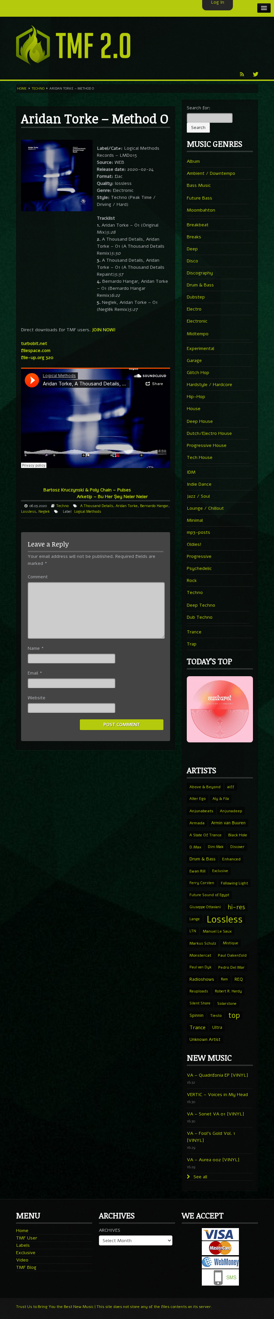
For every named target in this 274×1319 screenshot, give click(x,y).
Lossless (28, 511)
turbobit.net (34, 343)
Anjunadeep (231, 811)
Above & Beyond (205, 787)
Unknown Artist (205, 1040)
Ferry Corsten (201, 882)
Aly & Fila (221, 798)
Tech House (200, 457)
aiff (230, 787)
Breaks (194, 237)
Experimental (200, 348)
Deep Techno (201, 605)
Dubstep (196, 297)
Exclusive (220, 870)
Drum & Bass (200, 285)
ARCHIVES (109, 1230)
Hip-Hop (196, 396)
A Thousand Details (96, 505)
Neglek (44, 511)
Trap (191, 644)
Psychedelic (199, 568)
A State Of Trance (205, 835)
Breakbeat (198, 225)
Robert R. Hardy (228, 991)
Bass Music (199, 185)
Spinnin (196, 1015)
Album (193, 161)
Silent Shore (200, 1003)
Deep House (200, 421)
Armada (196, 823)
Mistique (230, 943)
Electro (194, 309)
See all (199, 1177)
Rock (192, 580)
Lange (194, 919)
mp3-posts (198, 532)
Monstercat (200, 955)
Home (22, 88)
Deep (192, 249)
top (234, 1015)
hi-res (236, 907)
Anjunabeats (201, 811)
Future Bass (199, 198)
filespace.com (35, 350)
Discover (237, 846)
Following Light (234, 883)
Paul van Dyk (200, 967)
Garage (194, 360)
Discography (200, 273)
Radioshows (201, 979)
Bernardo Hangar (154, 505)
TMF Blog (26, 1267)
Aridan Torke (127, 505)
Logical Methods (87, 511)
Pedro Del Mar (231, 967)
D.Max (195, 847)
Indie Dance (199, 484)
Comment (38, 577)
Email (35, 673)
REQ (239, 979)
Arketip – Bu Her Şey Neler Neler (112, 496)
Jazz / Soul (198, 496)
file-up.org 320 (37, 357)
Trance (194, 632)
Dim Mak (216, 846)
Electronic (197, 321)
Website (36, 698)
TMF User (26, 1238)
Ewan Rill (197, 871)
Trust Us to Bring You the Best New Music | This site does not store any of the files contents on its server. (114, 1306)
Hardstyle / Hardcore (209, 384)
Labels (23, 1245)
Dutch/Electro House (209, 433)
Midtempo (198, 334)
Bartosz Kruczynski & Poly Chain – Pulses (87, 490)
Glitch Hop (198, 372)
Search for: (199, 108)
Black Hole (237, 835)
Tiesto (216, 1015)
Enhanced (231, 859)
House (193, 408)
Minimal (195, 520)
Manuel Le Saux (217, 931)
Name (36, 648)
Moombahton (201, 210)
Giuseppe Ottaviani (205, 907)
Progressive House (207, 445)
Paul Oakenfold (232, 955)
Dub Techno (200, 617)
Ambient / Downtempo (211, 173)
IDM (191, 472)
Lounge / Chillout (205, 508)
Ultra (217, 1027)
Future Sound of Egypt (209, 894)
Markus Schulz (202, 943)
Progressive (199, 556)
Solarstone (227, 1003)
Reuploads (198, 991)
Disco (192, 261)
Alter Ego (197, 798)
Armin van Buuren (228, 823)
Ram (224, 979)
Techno (38, 88)
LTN (192, 931)
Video (22, 1260)
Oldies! (194, 544)
